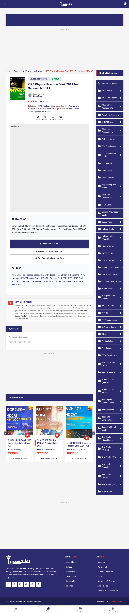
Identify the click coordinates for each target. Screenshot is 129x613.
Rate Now (13, 329)
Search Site (71, 576)
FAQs (100, 576)
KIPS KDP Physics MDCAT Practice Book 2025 (47, 443)
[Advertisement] (64, 49)
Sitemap (69, 586)
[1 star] (11, 342)
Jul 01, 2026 (47, 112)
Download (50, 243)
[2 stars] (15, 342)
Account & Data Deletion (108, 591)
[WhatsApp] (32, 584)
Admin (51, 459)
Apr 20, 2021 (74, 109)
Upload (69, 567)
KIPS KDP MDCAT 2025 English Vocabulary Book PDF (19, 443)
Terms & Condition (105, 572)
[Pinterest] (38, 584)
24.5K (54, 109)
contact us (83, 311)
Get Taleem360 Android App (51, 258)
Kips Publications (72, 106)
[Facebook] (8, 584)
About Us (101, 562)
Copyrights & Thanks (106, 581)
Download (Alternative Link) (50, 251)
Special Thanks (20, 316)
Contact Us (71, 581)
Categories (70, 572)
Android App (71, 562)
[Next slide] (93, 433)
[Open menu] (5, 4)
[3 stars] (20, 342)
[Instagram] (20, 584)
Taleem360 (22, 601)
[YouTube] (26, 584)
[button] (45, 118)
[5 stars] (29, 342)
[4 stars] (24, 342)
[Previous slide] (5, 433)
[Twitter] (14, 584)
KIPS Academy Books (46, 106)
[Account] (125, 3)
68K (37, 109)
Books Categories (108, 73)
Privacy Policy (103, 567)
